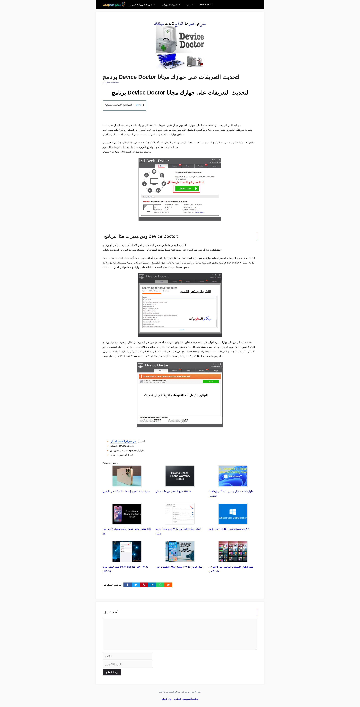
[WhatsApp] (160, 585)
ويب (188, 4)
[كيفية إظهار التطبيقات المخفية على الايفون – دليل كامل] (233, 559)
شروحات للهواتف (169, 4)
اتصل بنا (177, 699)
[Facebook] (127, 585)
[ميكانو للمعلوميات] (114, 4)
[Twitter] (136, 585)
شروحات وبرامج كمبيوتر (140, 4)
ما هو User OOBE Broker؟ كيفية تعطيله (229, 529)
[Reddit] (168, 585)
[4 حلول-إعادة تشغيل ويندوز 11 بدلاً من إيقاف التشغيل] (233, 484)
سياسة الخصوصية (190, 699)
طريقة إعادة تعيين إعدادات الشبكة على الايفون (126, 491)
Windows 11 (206, 4)
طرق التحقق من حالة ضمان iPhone (173, 491)
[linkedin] (152, 585)
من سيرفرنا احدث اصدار (123, 441)
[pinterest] (144, 585)
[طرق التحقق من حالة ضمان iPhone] (180, 484)
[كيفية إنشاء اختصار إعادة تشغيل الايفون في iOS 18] (127, 522)
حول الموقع (167, 699)
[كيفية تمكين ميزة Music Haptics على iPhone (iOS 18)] (127, 559)
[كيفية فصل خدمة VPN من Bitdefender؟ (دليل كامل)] (180, 522)
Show (138, 105)
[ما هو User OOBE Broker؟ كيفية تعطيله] (233, 522)
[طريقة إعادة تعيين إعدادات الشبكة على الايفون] (127, 484)
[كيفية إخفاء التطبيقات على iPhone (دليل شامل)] (180, 559)
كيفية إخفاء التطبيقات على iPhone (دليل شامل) (179, 566)
